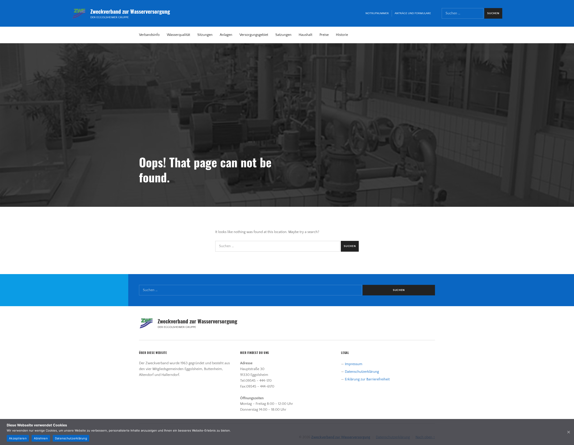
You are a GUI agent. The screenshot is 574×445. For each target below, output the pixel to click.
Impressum (353, 364)
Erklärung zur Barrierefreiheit (367, 379)
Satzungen (283, 35)
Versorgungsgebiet (253, 35)
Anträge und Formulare (413, 13)
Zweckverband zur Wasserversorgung (130, 11)
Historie (342, 35)
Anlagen (226, 35)
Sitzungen (205, 35)
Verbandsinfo (149, 35)
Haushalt (305, 35)
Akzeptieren (18, 438)
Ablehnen (41, 438)
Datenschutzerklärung (362, 372)
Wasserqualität (178, 35)
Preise (324, 35)
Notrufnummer (377, 13)
